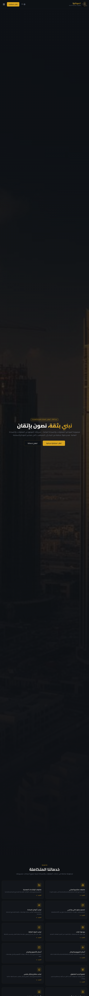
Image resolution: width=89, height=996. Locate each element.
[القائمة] (4, 4)
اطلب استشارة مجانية (54, 443)
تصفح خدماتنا (32, 443)
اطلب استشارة (13, 4)
